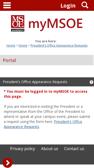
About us (49, 148)
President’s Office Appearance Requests (59, 45)
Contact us (74, 148)
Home (11, 45)
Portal (9, 60)
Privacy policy (22, 148)
